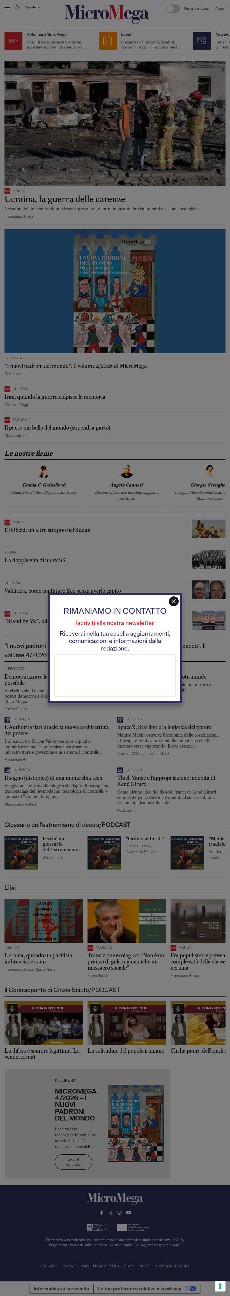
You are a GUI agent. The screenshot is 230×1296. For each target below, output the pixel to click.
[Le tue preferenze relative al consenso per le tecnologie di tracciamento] (220, 1286)
